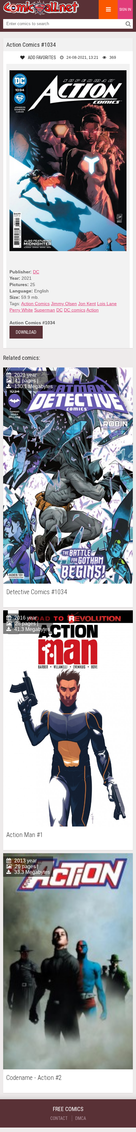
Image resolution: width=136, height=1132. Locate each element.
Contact (59, 1118)
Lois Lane (107, 303)
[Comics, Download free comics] (41, 12)
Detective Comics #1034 (36, 592)
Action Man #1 (24, 835)
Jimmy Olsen (64, 303)
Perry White (21, 309)
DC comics (74, 309)
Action (92, 309)
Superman (44, 309)
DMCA (80, 1118)
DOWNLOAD (26, 332)
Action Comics (35, 303)
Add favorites (42, 57)
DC (36, 271)
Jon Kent (87, 303)
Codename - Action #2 (34, 1077)
